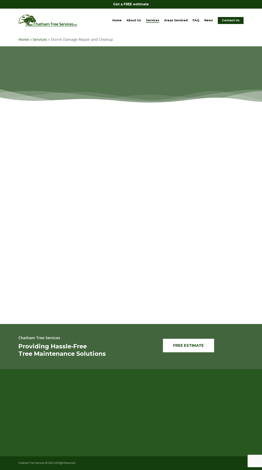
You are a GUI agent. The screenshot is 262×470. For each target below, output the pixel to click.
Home (23, 39)
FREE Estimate (149, 426)
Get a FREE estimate (131, 4)
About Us (146, 404)
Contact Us (147, 421)
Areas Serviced (150, 415)
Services (40, 39)
